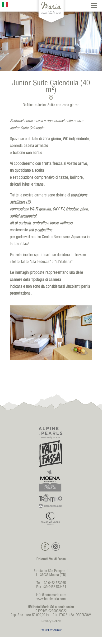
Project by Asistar (51, 630)
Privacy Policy (51, 621)
